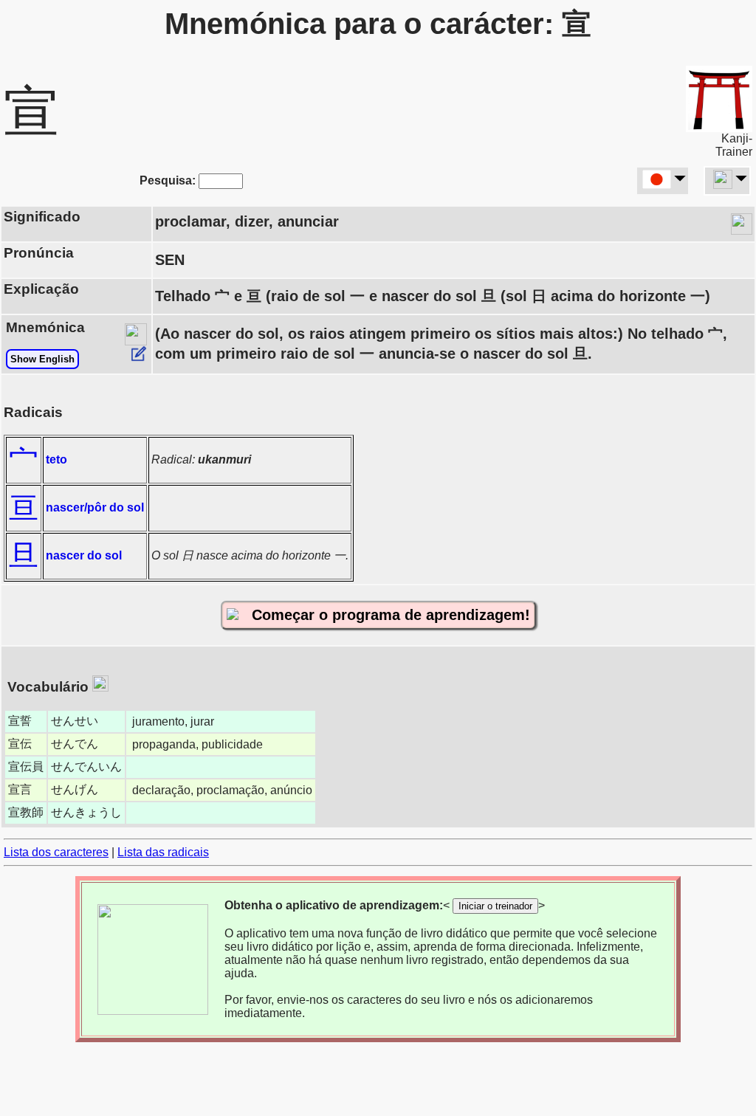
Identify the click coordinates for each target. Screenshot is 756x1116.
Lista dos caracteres (56, 852)
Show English (42, 359)
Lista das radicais (163, 852)
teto (56, 459)
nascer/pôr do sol (95, 507)
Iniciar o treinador (495, 906)
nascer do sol (84, 555)
